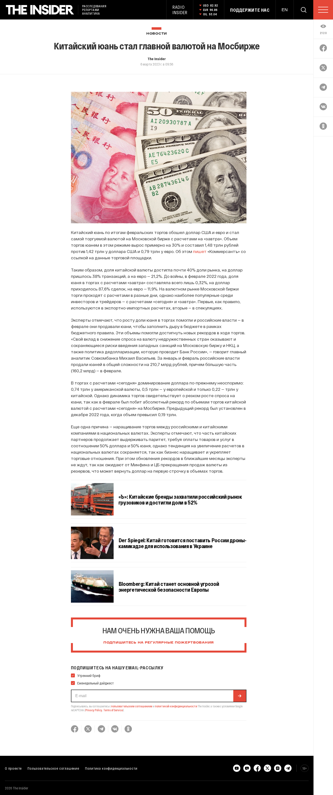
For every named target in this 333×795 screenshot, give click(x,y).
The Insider (156, 58)
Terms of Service (113, 710)
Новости (156, 33)
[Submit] (239, 696)
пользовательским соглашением (131, 706)
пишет (199, 251)
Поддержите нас (250, 10)
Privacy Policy (93, 710)
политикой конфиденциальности (176, 706)
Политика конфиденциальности (111, 768)
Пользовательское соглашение (53, 768)
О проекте (13, 768)
